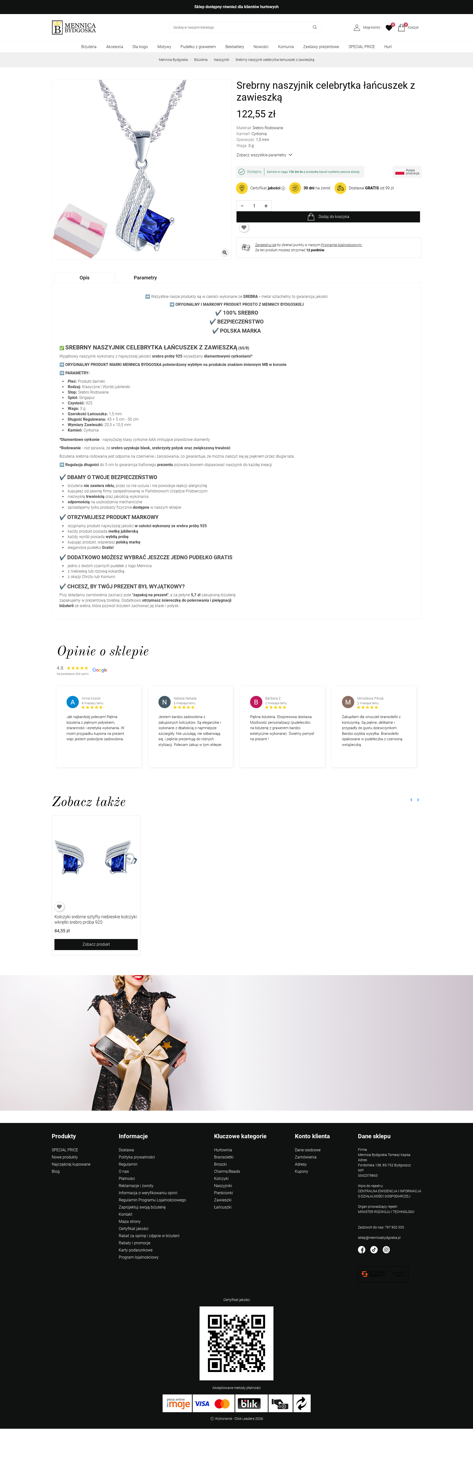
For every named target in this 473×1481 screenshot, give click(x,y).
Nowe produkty (65, 1157)
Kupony (301, 1171)
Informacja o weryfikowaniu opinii (148, 1193)
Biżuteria (89, 46)
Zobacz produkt (96, 944)
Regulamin (128, 1164)
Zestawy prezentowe (321, 46)
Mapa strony (130, 1221)
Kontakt (125, 1214)
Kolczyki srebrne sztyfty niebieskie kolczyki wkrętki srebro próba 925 (95, 919)
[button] (408, 27)
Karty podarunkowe (135, 1250)
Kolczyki (221, 1178)
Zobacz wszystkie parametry (261, 155)
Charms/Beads (227, 1171)
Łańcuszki (223, 1207)
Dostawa (126, 1150)
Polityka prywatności (137, 1157)
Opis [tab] (84, 278)
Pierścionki (223, 1193)
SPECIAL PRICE (362, 46)
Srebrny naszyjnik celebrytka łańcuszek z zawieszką (275, 60)
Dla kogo (140, 46)
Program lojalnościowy (139, 1257)
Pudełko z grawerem (198, 46)
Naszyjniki (221, 60)
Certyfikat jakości (134, 1228)
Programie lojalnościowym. (341, 245)
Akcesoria (114, 46)
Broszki (220, 1164)
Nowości (261, 46)
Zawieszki (223, 1200)
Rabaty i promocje (134, 1243)
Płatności (127, 1178)
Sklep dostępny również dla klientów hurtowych (236, 6)
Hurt (388, 46)
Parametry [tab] (145, 278)
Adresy (301, 1164)
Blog (56, 1171)
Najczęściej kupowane (71, 1164)
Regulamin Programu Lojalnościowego (152, 1200)
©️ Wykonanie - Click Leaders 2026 (236, 1419)
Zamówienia (306, 1157)
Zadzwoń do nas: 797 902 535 (381, 1227)
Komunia (286, 46)
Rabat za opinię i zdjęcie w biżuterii (149, 1235)
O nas (124, 1171)
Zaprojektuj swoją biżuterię (142, 1207)
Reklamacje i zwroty (136, 1185)
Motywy (164, 46)
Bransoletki (224, 1157)
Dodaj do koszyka (334, 216)
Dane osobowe (308, 1150)
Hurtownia (223, 1150)
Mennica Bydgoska (173, 60)
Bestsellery (234, 46)
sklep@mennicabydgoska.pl (379, 1238)
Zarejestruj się (265, 245)
